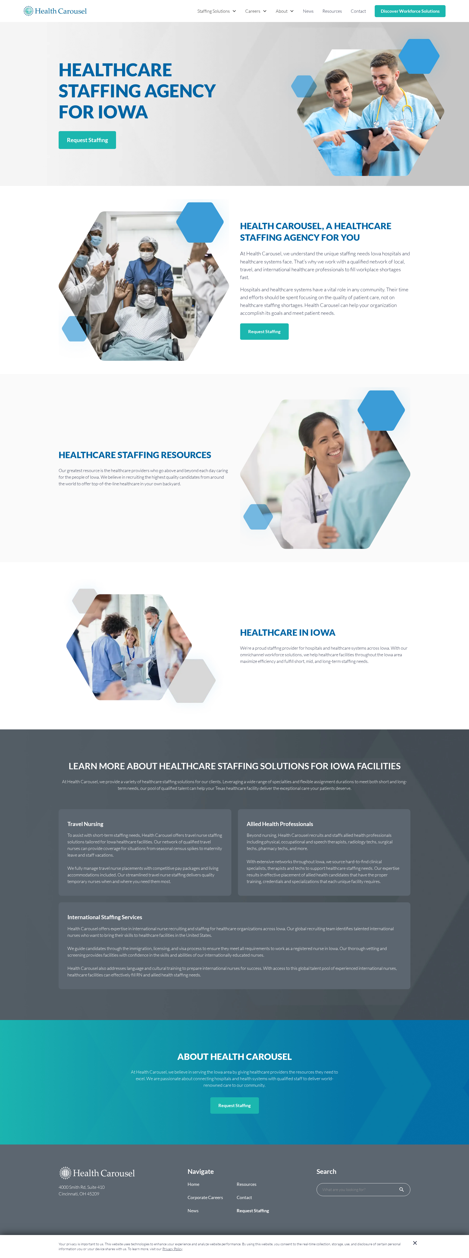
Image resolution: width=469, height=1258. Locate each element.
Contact (358, 11)
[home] (55, 11)
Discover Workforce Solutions (410, 11)
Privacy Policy (172, 1249)
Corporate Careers (205, 1197)
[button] (217, 11)
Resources (332, 11)
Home (193, 1184)
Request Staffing (87, 140)
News (308, 11)
